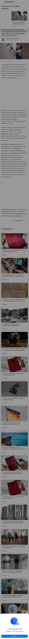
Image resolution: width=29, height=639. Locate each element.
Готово (14, 636)
